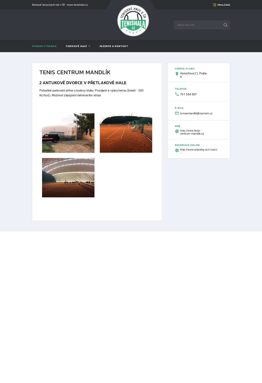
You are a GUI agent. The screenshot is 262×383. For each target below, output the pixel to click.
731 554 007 (188, 94)
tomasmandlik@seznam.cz (194, 113)
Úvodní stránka (44, 46)
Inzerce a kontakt (114, 46)
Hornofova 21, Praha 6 (193, 75)
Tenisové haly (76, 46)
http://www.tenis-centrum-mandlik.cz (192, 132)
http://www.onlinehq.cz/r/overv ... (194, 151)
